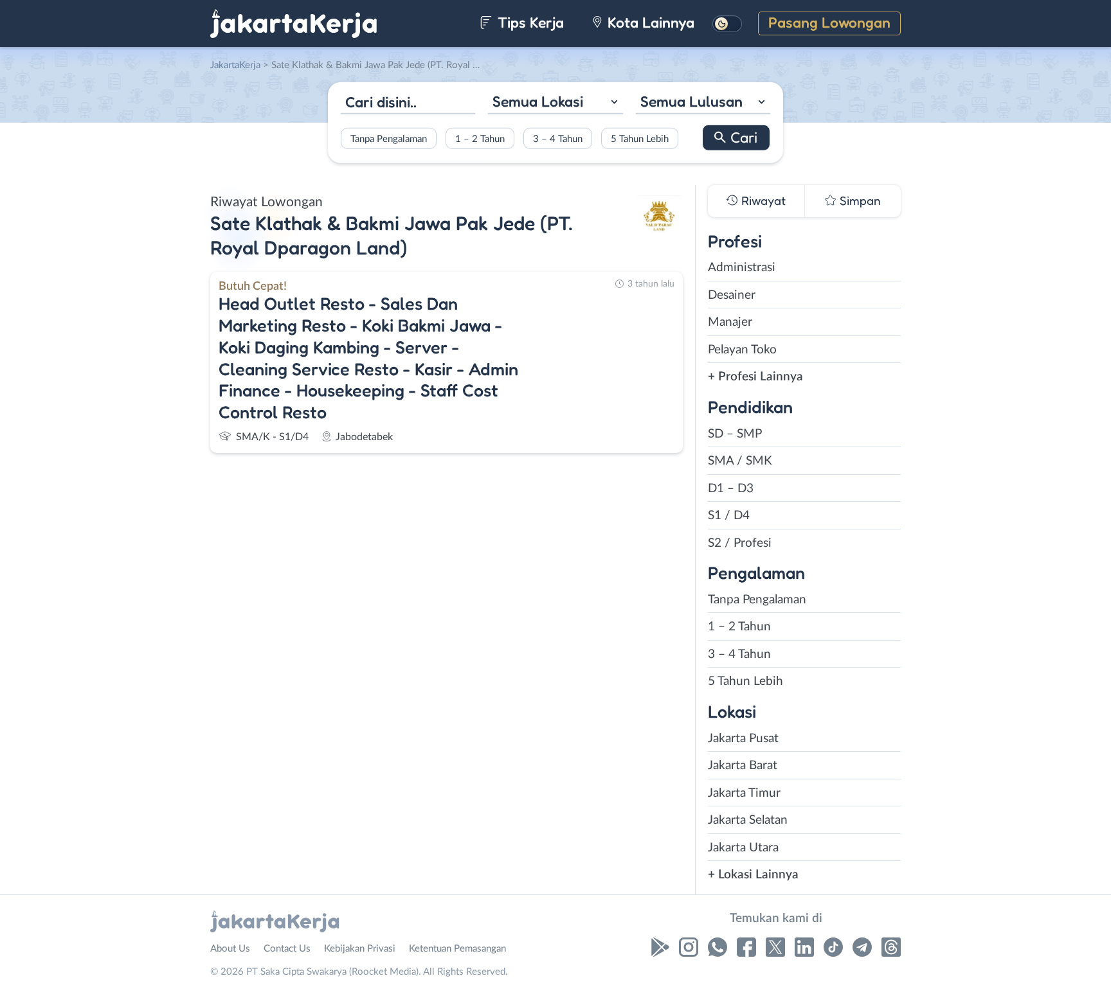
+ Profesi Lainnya (755, 377)
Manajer (730, 322)
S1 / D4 (729, 516)
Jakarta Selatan (748, 820)
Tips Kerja (529, 22)
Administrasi (741, 268)
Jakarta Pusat (743, 738)
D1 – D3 (731, 489)
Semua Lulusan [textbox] (691, 101)
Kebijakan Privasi (359, 949)
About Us (230, 949)
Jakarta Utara (743, 848)
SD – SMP (735, 434)
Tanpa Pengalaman (388, 138)
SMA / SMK (740, 461)
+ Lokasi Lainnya (753, 875)
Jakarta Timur (744, 793)
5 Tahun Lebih (640, 138)
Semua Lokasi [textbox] (537, 101)
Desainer (731, 295)
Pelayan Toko (742, 350)
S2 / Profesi (740, 543)
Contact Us (287, 949)
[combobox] (555, 103)
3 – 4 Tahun (558, 138)
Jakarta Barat (742, 765)
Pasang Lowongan (829, 22)
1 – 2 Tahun (480, 138)
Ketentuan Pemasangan (457, 949)
